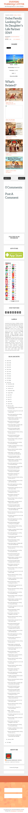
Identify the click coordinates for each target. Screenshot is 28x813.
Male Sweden (14, 332)
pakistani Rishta (8, 345)
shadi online (20, 347)
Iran (12, 331)
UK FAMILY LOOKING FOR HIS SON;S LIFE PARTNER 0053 (15, 446)
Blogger (16, 767)
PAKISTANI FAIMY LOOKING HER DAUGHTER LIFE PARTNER (14, 735)
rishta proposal (16, 346)
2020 (8, 373)
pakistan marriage (19, 343)
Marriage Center (9, 334)
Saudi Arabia (14, 337)
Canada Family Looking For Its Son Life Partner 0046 (14, 648)
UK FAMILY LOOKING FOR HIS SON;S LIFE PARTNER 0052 (15, 530)
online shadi (12, 343)
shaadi (9, 347)
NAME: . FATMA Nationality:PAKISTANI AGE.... (14, 711)
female (19, 15)
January (9, 739)
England (10, 327)
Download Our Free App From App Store (14, 326)
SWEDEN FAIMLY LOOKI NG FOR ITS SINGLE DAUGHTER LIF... (14, 655)
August (9, 392)
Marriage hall (8, 335)
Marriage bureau (19, 334)
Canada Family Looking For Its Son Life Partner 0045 (14, 700)
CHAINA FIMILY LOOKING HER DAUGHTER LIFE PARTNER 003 (14, 453)
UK (9, 338)
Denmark (21, 324)
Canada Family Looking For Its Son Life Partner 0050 (14, 488)
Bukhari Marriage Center (14, 760)
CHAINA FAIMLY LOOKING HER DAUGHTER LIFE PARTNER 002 (14, 645)
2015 (8, 742)
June (9, 397)
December (10, 384)
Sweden (7, 338)
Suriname (21, 337)
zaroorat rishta (8, 350)
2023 (8, 367)
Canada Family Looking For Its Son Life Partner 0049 (14, 537)
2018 (8, 378)
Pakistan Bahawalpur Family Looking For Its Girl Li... (13, 491)
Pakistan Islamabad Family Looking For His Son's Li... (15, 432)
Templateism (13, 811)
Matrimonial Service (17, 335)
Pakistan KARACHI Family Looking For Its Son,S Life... (14, 450)
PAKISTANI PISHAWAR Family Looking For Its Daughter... (13, 422)
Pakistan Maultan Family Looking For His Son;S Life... (14, 666)
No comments (16, 39)
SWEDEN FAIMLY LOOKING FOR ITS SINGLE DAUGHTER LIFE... (14, 418)
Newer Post (7, 178)
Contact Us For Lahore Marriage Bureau (14, 324)
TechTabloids (20, 811)
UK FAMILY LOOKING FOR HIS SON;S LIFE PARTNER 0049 (15, 728)
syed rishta (20, 349)
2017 (8, 380)
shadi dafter (14, 347)
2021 (8, 371)
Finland (11, 328)
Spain (18, 337)
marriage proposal (15, 338)
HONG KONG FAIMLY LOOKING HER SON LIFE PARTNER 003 (14, 544)
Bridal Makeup (12, 323)
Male (19, 331)
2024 (8, 365)
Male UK (21, 332)
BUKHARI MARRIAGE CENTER (14, 3)
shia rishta (7, 348)
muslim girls (17, 342)
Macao (16, 331)
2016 (8, 382)
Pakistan (8, 337)
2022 (8, 369)
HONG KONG (20, 328)
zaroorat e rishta (15, 350)
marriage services (14, 339)
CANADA (17, 323)
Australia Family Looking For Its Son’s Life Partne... (14, 638)
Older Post (21, 178)
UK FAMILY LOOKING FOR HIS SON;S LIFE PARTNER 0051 (15, 578)
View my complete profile (12, 762)
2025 (8, 362)
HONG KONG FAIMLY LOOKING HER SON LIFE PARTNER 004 (14, 509)
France (15, 328)
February (10, 405)
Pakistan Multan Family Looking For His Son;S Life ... (15, 408)
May (9, 399)
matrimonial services (10, 342)
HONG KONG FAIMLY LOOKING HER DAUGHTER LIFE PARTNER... (14, 425)
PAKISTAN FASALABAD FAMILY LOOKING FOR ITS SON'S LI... (13, 429)
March (9, 403)
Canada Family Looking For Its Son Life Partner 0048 (14, 585)
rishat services (8, 346)
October (9, 388)
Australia (7, 323)
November (10, 386)
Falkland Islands (15, 327)
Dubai (15, 15)
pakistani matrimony (18, 345)
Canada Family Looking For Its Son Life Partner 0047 (14, 620)
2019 (8, 376)
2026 (8, 360)
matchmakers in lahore (16, 341)
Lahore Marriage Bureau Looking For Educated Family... (14, 415)
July (8, 395)
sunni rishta (14, 349)
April (9, 401)
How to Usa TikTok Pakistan (10, 330)
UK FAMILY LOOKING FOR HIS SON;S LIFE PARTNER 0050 (15, 631)
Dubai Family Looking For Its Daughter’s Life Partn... (13, 474)
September (10, 390)
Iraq (14, 331)
